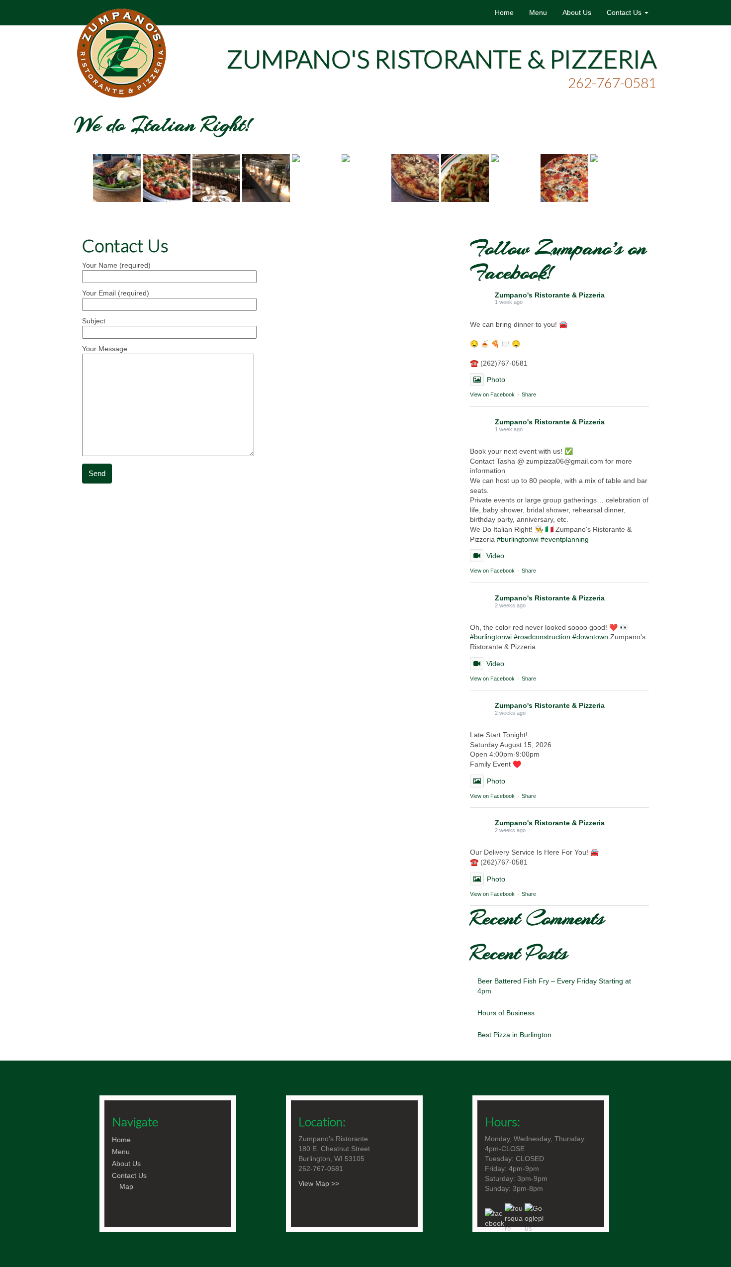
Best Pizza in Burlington (514, 1035)
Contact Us (625, 12)
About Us (576, 12)
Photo (496, 380)
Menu (538, 12)
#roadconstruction (542, 637)
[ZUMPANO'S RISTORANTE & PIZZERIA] (121, 12)
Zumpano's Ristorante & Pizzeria (550, 295)
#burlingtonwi (518, 539)
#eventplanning (565, 539)
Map (126, 1186)
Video (495, 556)
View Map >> (318, 1183)
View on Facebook (492, 394)
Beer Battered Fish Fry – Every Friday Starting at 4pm (554, 986)
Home (504, 12)
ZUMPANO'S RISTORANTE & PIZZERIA (441, 59)
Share (529, 394)
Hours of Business (506, 1013)
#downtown (590, 637)
